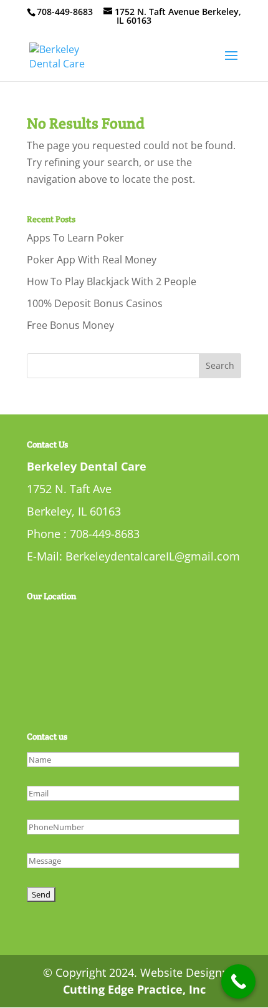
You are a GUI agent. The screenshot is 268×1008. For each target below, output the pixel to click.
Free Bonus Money (70, 325)
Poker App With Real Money (91, 260)
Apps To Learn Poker (75, 238)
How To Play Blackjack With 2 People (111, 281)
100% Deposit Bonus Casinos (95, 303)
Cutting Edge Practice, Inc (134, 989)
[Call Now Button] (238, 981)
